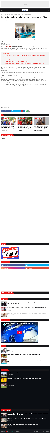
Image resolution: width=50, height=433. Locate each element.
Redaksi (37, 431)
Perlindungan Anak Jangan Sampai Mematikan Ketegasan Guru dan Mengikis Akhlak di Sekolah (26, 349)
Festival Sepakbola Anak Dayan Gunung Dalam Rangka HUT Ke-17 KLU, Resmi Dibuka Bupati (27, 372)
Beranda (2, 14)
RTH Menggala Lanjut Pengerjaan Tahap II (14, 59)
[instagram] (13, 268)
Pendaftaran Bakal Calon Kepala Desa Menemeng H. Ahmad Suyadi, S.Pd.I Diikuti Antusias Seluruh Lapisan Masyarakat (26, 302)
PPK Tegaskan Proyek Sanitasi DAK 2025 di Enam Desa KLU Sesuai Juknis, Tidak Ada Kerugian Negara (41, 128)
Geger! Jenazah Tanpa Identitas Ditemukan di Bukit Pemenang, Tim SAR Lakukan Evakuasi (24, 128)
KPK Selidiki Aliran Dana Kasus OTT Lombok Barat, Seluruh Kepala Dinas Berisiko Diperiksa (27, 418)
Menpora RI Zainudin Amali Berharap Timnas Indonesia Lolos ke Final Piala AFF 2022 (25, 384)
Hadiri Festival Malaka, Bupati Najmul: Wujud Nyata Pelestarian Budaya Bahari (8, 127)
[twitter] (37, 265)
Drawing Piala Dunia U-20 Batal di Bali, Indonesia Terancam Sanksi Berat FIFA (24, 378)
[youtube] (37, 268)
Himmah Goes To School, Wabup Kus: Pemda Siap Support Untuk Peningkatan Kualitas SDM (24, 63)
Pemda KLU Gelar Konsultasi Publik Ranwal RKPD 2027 (16, 61)
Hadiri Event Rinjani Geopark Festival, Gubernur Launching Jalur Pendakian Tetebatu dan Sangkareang (26, 308)
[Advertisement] (25, 96)
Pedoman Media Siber (45, 431)
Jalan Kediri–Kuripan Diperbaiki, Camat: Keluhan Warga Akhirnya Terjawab (23, 424)
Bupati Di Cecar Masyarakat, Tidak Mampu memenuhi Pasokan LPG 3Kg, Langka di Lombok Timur (26, 360)
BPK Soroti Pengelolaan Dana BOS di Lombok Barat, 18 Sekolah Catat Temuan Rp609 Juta (26, 313)
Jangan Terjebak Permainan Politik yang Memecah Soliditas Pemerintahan (23, 354)
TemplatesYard (11, 431)
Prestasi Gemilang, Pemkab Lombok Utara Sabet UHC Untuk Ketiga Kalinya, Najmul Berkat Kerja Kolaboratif (24, 56)
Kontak (34, 431)
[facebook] (13, 265)
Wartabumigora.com (6, 20)
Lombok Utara (7, 14)
